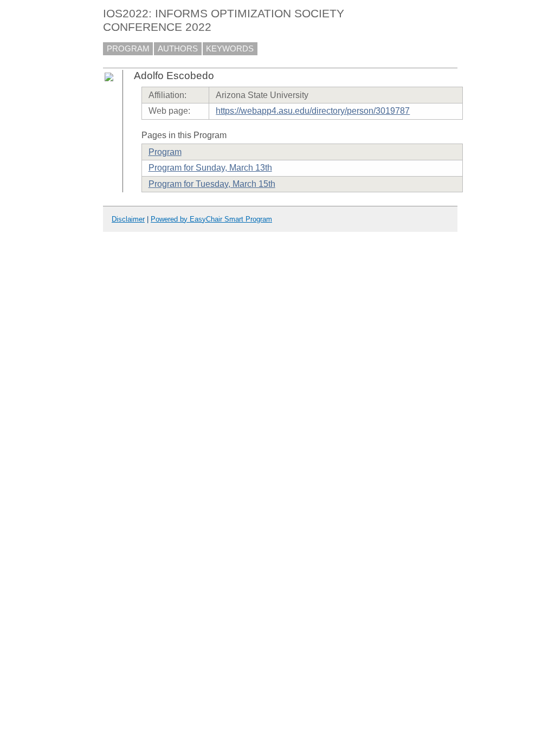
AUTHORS (178, 48)
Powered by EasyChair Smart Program (211, 219)
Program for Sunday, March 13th (210, 167)
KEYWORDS (230, 48)
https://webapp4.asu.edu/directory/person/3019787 (313, 110)
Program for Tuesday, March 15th (212, 184)
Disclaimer (128, 219)
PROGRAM (128, 48)
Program (165, 152)
